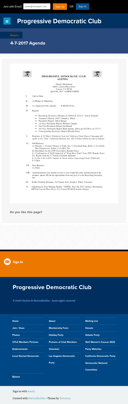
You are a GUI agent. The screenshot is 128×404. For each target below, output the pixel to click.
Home (14, 35)
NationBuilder (37, 398)
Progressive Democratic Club (59, 21)
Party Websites (93, 349)
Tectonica (65, 398)
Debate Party (92, 335)
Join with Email (12, 6)
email (31, 391)
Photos (16, 335)
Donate (89, 328)
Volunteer (54, 349)
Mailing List (91, 321)
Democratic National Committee (96, 366)
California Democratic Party (100, 356)
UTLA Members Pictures (25, 342)
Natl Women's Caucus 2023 (100, 342)
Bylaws (16, 376)
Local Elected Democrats (25, 356)
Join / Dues (18, 328)
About (52, 321)
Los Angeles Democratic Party (62, 359)
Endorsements (20, 349)
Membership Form (58, 328)
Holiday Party (56, 335)
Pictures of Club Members (63, 342)
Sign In (82, 6)
